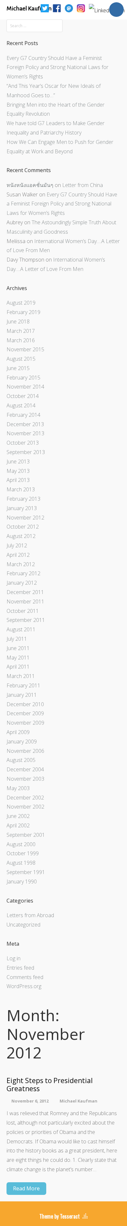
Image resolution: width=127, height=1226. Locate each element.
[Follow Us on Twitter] (45, 8)
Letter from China (82, 185)
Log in (14, 958)
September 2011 (26, 620)
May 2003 (18, 788)
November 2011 (25, 601)
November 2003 (25, 778)
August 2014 (21, 405)
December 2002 (25, 797)
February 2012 (23, 573)
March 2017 (21, 330)
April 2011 (18, 666)
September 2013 (26, 452)
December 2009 (25, 713)
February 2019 (23, 312)
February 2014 (23, 414)
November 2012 (25, 517)
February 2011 (23, 685)
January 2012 (22, 582)
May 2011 (18, 657)
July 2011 (17, 638)
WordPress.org (24, 986)
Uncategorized (23, 924)
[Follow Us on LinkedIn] (107, 8)
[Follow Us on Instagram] (81, 8)
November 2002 (25, 806)
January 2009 (22, 741)
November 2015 (25, 349)
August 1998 (21, 862)
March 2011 (21, 676)
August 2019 (21, 302)
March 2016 (21, 340)
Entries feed (20, 967)
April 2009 (18, 732)
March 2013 (21, 489)
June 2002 (18, 816)
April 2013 (18, 480)
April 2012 (18, 554)
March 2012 (21, 564)
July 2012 (17, 545)
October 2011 (23, 610)
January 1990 (22, 881)
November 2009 (25, 722)
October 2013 (23, 442)
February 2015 (23, 377)
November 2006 (25, 750)
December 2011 (25, 592)
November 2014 (25, 386)
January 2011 (22, 694)
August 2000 (21, 844)
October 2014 (23, 396)
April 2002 (18, 825)
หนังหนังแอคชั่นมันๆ (30, 185)
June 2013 (18, 461)
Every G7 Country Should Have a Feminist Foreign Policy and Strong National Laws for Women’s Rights (57, 67)
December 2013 (25, 424)
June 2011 (18, 648)
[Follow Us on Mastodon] (69, 8)
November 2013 (25, 433)
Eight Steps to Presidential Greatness (50, 1085)
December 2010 (25, 704)
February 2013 (23, 498)
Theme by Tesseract (59, 1216)
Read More (26, 1188)
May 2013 (18, 470)
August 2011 (21, 629)
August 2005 (21, 760)
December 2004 (25, 769)
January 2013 (22, 508)
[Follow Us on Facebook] (57, 8)
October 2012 (23, 526)
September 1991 (26, 872)
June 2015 (18, 368)
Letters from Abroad (30, 915)
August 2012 (21, 536)
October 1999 (23, 853)
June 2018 (18, 321)
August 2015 (21, 358)
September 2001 (26, 834)
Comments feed (25, 977)
